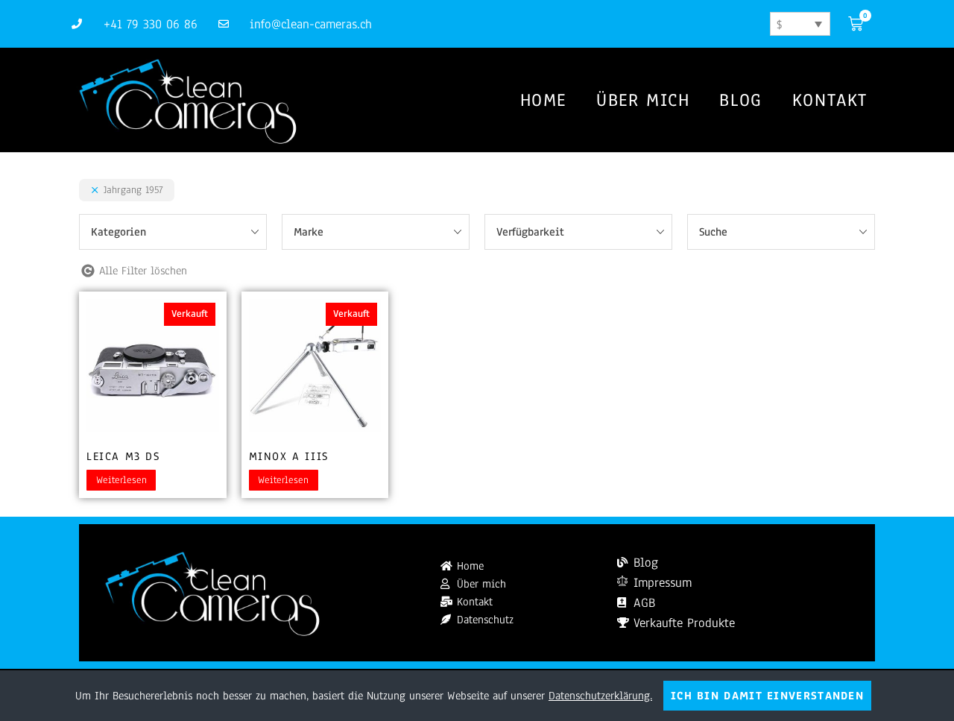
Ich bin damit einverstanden (767, 695)
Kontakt (830, 100)
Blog (740, 100)
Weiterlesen (121, 480)
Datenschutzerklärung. (600, 695)
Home (543, 100)
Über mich (642, 100)
